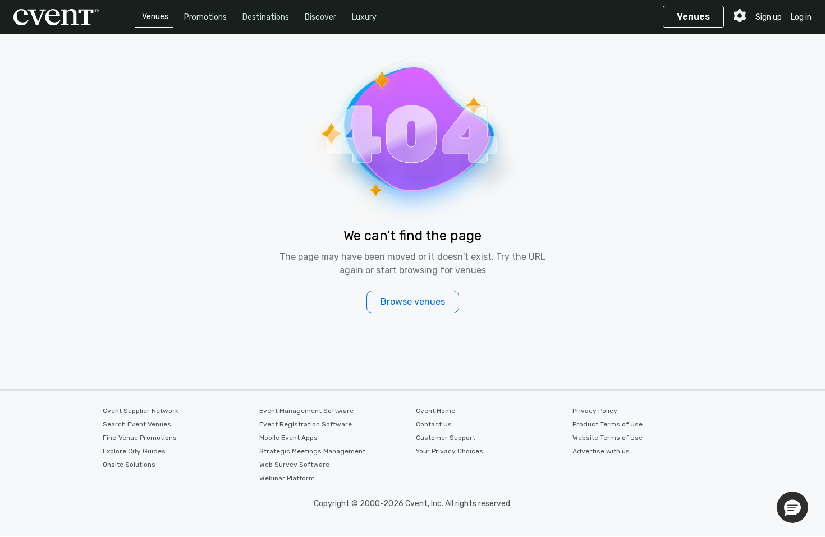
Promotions (205, 17)
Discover (320, 17)
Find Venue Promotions (140, 438)
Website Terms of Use (607, 438)
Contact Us (434, 424)
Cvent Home (435, 411)
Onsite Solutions (129, 465)
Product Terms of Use (607, 424)
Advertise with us (601, 451)
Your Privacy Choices (449, 451)
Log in (801, 17)
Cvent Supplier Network (140, 411)
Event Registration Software (305, 424)
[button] (792, 507)
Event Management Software (306, 411)
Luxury (364, 17)
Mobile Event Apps (288, 438)
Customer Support (445, 438)
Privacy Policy (594, 411)
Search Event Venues (137, 424)
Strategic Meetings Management (312, 451)
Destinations (265, 17)
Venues (155, 16)
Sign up (768, 17)
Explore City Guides (134, 451)
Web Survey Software (294, 465)
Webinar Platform (287, 478)
